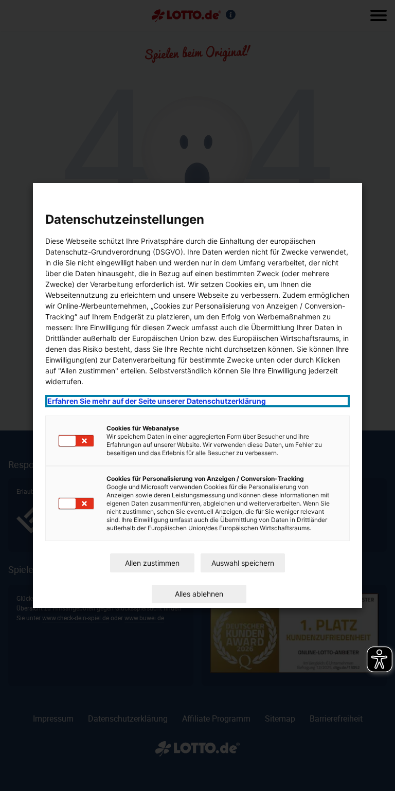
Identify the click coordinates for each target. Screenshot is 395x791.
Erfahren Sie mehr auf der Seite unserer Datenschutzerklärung (156, 401)
